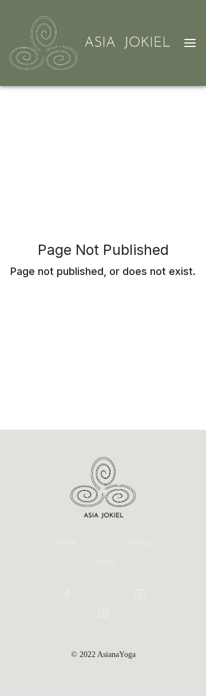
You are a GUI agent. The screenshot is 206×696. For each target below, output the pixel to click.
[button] (66, 594)
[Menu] (190, 43)
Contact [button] (103, 561)
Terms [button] (67, 542)
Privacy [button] (140, 542)
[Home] (91, 43)
